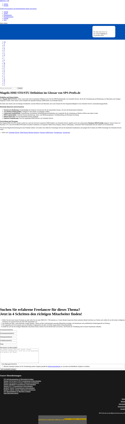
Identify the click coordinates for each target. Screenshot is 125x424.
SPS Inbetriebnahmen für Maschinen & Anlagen (17, 391)
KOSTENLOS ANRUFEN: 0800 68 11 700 (51, 419)
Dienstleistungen (8, 17)
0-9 (5, 42)
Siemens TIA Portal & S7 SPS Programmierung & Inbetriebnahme (22, 381)
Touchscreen (66, 132)
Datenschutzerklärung (54, 366)
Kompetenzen (8, 15)
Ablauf (6, 13)
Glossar (6, 4)
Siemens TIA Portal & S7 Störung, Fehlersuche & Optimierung (21, 383)
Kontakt (6, 5)
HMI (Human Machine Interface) (29, 132)
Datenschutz (121, 406)
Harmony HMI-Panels (46, 132)
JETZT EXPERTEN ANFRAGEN (75, 419)
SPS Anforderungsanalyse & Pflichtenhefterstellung (18, 379)
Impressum (122, 404)
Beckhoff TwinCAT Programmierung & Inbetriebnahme (19, 388)
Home (123, 399)
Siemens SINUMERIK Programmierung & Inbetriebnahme (20, 384)
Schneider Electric (14, 132)
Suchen (20, 88)
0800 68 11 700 (4, 1)
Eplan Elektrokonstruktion (11, 393)
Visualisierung (58, 132)
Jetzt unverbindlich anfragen (8, 369)
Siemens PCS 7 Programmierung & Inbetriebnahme (18, 386)
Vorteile (6, 12)
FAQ (5, 20)
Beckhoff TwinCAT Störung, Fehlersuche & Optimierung (19, 390)
